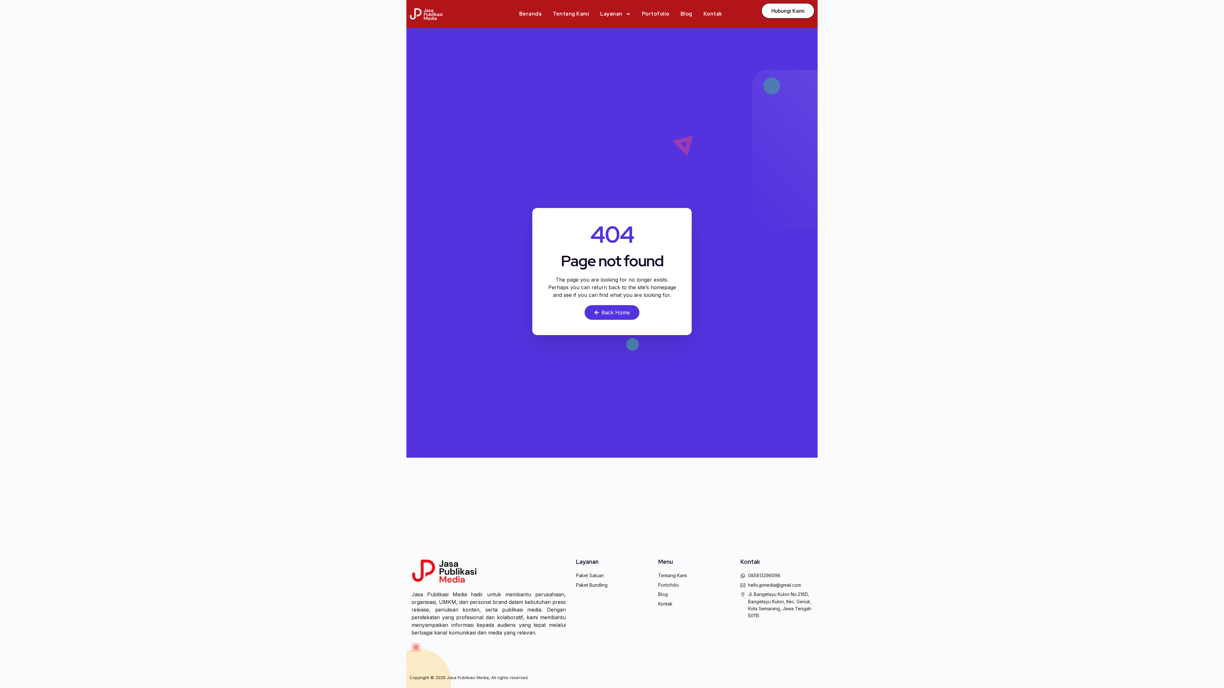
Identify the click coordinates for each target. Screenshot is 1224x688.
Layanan (611, 14)
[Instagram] (416, 647)
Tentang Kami (571, 14)
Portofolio (655, 14)
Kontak (712, 14)
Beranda (530, 14)
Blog (686, 14)
